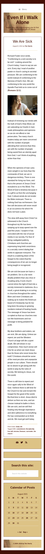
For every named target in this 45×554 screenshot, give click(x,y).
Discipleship (30, 429)
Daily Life (19, 427)
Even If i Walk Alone (22, 20)
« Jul (19, 532)
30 (13, 523)
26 (27, 518)
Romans (22, 431)
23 (13, 518)
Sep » (25, 532)
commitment (20, 429)
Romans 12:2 (14, 90)
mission (16, 431)
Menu (24, 9)
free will (10, 431)
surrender (29, 431)
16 (13, 513)
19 (27, 513)
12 (27, 508)
